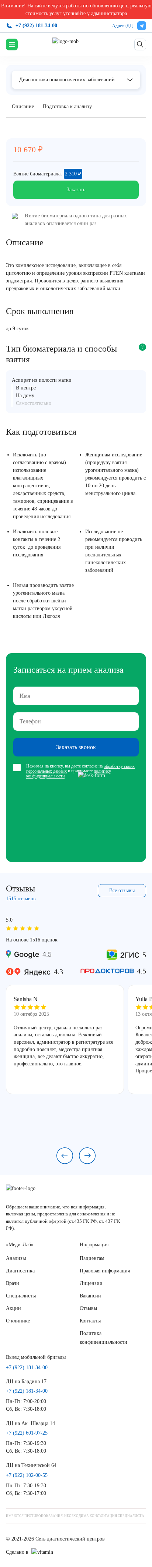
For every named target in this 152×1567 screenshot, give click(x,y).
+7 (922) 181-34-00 (36, 25)
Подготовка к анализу (67, 106)
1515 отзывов (21, 898)
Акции (13, 1308)
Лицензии (91, 1283)
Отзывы (88, 1308)
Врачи (12, 1283)
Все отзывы (122, 890)
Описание (23, 106)
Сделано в (17, 1552)
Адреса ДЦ (122, 26)
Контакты (90, 1321)
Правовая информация (105, 1271)
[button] (64, 1155)
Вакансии (90, 1296)
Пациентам (92, 1258)
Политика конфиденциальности (103, 1338)
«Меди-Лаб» (20, 1244)
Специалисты (21, 1296)
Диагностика (20, 1271)
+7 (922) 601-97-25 (27, 1433)
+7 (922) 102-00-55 (27, 1475)
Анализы (16, 1258)
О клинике (18, 1321)
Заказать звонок (76, 747)
